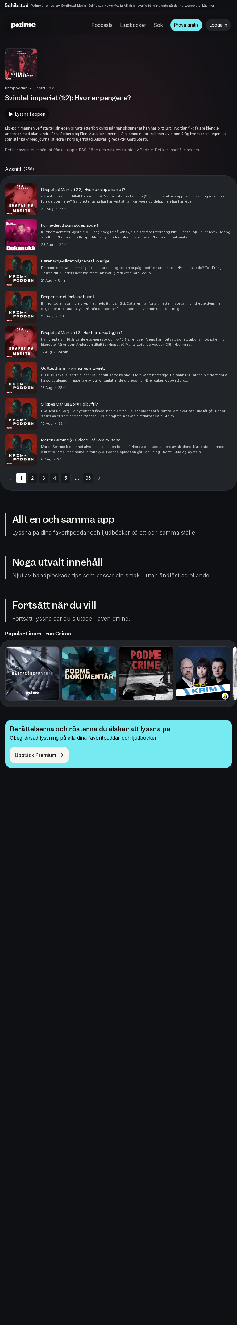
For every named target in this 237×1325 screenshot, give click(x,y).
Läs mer (208, 5)
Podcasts (102, 25)
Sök (158, 25)
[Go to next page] (99, 478)
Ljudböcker (133, 25)
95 (88, 478)
